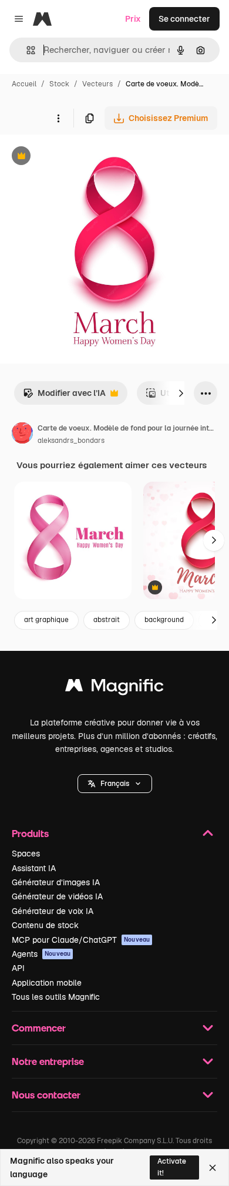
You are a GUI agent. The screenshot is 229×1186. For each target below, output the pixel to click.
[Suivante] (180, 393)
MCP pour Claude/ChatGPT (81, 940)
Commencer (39, 1028)
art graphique (46, 619)
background (164, 619)
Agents (41, 954)
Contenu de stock (45, 925)
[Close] (212, 1168)
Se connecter (184, 19)
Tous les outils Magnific (56, 997)
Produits (30, 833)
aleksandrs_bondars (71, 440)
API (18, 968)
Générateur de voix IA (52, 911)
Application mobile (47, 982)
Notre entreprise (48, 1061)
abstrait (106, 619)
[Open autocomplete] (26, 50)
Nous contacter (46, 1094)
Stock (59, 84)
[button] (115, 783)
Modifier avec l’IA (64, 396)
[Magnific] (114, 688)
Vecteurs (97, 84)
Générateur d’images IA (56, 882)
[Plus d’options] (58, 118)
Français (114, 783)
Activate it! (171, 1167)
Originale (77, 157)
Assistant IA (34, 868)
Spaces (26, 853)
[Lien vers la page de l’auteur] (22, 434)
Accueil (24, 84)
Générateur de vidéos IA (57, 896)
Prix (133, 19)
